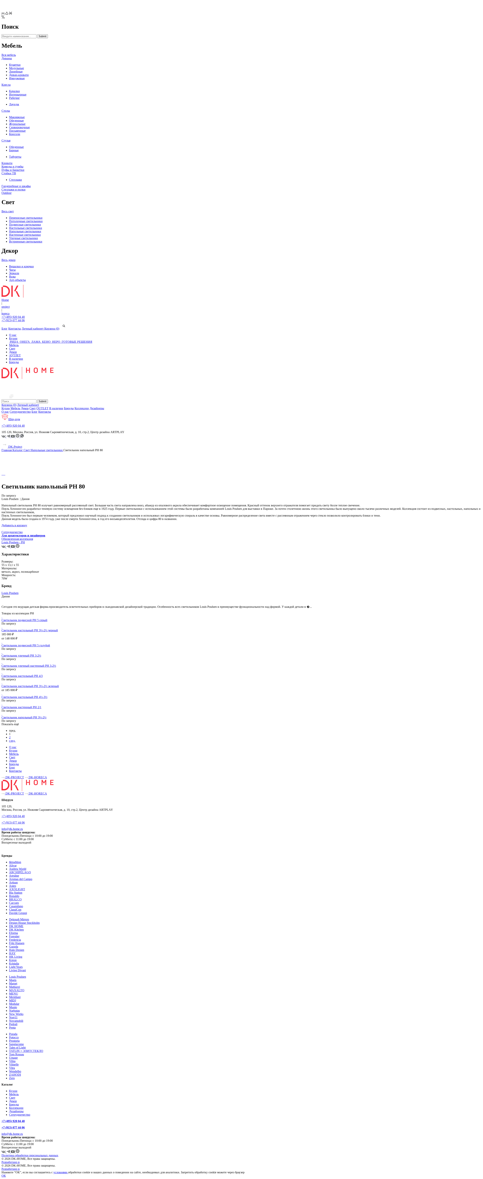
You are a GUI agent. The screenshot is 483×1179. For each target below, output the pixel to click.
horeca (5, 313)
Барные (14, 150)
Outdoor (7, 192)
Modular (14, 1003)
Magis (12, 980)
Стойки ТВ (9, 173)
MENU (13, 993)
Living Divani (17, 970)
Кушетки (15, 64)
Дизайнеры (97, 408)
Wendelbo (15, 1071)
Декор (13, 352)
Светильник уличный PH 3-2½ (21, 655)
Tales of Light (17, 1047)
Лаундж (14, 104)
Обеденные (16, 120)
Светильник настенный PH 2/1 (21, 707)
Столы (6, 110)
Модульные (16, 68)
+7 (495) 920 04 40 (13, 316)
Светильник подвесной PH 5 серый (24, 620)
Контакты (14, 328)
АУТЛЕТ (15, 355)
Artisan (13, 882)
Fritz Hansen (16, 943)
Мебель (14, 345)
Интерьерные (17, 94)
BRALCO (15, 899)
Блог (5, 328)
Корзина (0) (51, 328)
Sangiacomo (16, 1044)
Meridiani (15, 997)
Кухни (13, 338)
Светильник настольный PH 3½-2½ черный (30, 630)
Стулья (6, 140)
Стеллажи (15, 179)
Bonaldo (14, 896)
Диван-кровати (19, 75)
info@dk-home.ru (12, 829)
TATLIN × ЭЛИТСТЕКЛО (26, 1051)
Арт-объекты (17, 280)
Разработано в (11, 1162)
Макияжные (17, 117)
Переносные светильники (25, 217)
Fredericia (15, 939)
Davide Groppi (18, 913)
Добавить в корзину (14, 525)
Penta (12, 1027)
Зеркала (14, 273)
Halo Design (16, 950)
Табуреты (15, 156)
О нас (12, 335)
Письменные (17, 130)
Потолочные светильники (26, 221)
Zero (12, 1078)
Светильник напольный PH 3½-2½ (24, 717)
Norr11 (13, 1017)
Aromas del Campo (20, 879)
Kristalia (14, 963)
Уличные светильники (23, 238)
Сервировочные (19, 127)
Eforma (13, 933)
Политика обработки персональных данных (30, 1155)
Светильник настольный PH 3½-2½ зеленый (30, 686)
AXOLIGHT (17, 889)
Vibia (12, 1061)
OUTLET (42, 408)
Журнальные (17, 124)
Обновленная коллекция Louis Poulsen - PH (17, 540)
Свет (12, 348)
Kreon (13, 960)
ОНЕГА (25, 341)
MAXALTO (16, 990)
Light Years (16, 966)
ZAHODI (15, 1074)
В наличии (16, 358)
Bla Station (15, 892)
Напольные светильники (25, 231)
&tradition (15, 862)
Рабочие (14, 98)
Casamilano (16, 906)
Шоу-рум (14, 419)
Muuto (13, 1007)
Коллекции (82, 408)
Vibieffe (14, 1064)
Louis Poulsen (10, 593)
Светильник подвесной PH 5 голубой (26, 645)
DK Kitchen (16, 929)
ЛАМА (36, 341)
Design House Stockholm (24, 922)
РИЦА (14, 341)
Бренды (14, 362)
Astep (12, 885)
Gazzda (13, 946)
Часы (12, 269)
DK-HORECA (37, 777)
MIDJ (12, 1000)
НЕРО (56, 341)
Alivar (13, 865)
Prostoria (14, 1040)
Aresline (14, 875)
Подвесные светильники (25, 224)
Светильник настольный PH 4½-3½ (24, 697)
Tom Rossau (16, 1054)
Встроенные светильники (25, 241)
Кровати (7, 163)
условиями (60, 1172)
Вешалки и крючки (21, 266)
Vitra (12, 1068)
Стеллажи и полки (13, 189)
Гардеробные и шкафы (16, 186)
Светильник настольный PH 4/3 (22, 676)
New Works (16, 1014)
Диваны (7, 58)
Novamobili (16, 1020)
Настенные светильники (25, 234)
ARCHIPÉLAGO (20, 872)
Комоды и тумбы (12, 166)
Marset (13, 983)
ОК (4, 1175)
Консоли (14, 134)
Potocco (14, 1037)
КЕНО (46, 341)
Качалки (14, 91)
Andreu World (17, 868)
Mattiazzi (14, 986)
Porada (13, 1034)
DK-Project (15, 446)
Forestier (14, 936)
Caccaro (14, 902)
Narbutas (14, 1010)
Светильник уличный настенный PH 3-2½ (29, 665)
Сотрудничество (20, 411)
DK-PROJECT (14, 777)
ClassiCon (15, 909)
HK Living (15, 956)
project (6, 306)
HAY (12, 953)
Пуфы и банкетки (13, 169)
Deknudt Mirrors (19, 919)
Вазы (12, 276)
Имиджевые (17, 78)
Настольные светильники (25, 228)
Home (5, 300)
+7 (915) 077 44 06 (13, 320)
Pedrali (13, 1024)
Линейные (16, 71)
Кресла (6, 84)
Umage (13, 1057)
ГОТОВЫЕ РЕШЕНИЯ (76, 341)
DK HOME (16, 926)
